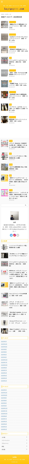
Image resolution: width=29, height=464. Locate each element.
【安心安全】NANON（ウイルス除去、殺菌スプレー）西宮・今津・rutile (18, 314)
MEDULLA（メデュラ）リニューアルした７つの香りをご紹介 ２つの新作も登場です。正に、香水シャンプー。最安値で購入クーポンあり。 (18, 274)
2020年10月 (4, 365)
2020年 (6, 14)
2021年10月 (4, 346)
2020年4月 (4, 375)
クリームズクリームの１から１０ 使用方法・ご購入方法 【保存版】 (18, 61)
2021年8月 (4, 352)
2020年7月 (4, 370)
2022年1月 (4, 341)
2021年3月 (4, 357)
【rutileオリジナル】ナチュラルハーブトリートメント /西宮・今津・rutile (18, 38)
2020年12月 (4, 360)
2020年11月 (4, 362)
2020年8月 (4, 367)
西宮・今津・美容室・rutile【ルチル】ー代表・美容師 (14, 459)
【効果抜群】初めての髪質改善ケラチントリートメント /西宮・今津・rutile (18, 96)
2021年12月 (4, 344)
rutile (15, 457)
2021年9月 (4, 349)
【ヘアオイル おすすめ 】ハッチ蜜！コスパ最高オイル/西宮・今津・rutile (18, 108)
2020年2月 (4, 380)
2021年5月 (4, 354)
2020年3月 (4, 378)
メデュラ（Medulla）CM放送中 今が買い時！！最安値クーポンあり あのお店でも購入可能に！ (18, 145)
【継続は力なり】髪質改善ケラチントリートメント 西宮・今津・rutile (18, 26)
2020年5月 (4, 373)
